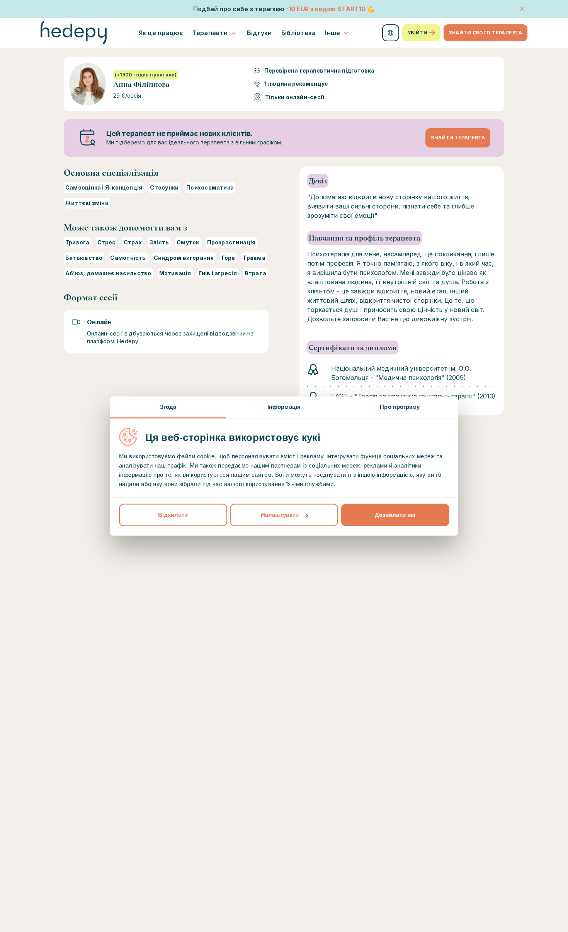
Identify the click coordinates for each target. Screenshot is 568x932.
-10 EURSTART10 (326, 9)
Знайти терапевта (458, 137)
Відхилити (173, 515)
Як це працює (161, 33)
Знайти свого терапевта (485, 33)
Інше (332, 33)
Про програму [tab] (400, 406)
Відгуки (259, 33)
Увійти (418, 33)
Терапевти (210, 33)
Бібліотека (298, 33)
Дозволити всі (395, 515)
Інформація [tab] (284, 406)
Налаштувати (280, 515)
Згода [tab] (168, 406)
